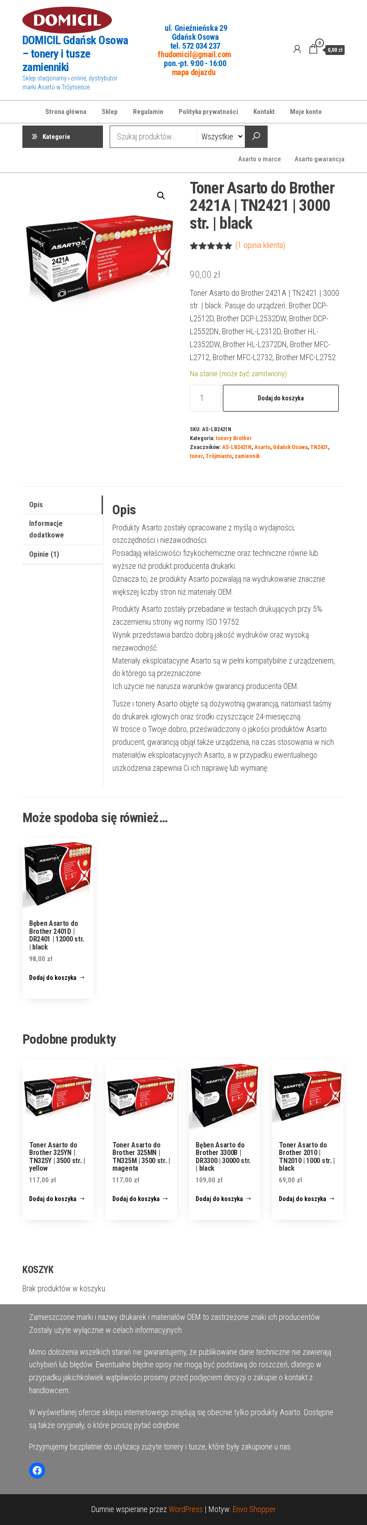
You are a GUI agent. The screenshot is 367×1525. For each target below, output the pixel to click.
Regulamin (148, 112)
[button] (161, 196)
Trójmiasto (218, 456)
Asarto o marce (259, 159)
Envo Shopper (254, 1509)
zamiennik (247, 456)
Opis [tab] (36, 504)
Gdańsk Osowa (290, 447)
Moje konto (306, 112)
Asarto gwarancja (319, 159)
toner (196, 456)
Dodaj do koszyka (281, 398)
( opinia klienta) (260, 245)
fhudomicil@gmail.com (194, 54)
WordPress (186, 1509)
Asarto (262, 447)
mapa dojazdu (194, 71)
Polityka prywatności (208, 112)
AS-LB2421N (237, 447)
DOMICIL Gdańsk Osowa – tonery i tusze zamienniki (75, 54)
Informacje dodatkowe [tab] (46, 529)
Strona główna (65, 112)
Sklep (110, 112)
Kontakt (264, 112)
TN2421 (319, 447)
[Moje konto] (297, 49)
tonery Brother (234, 438)
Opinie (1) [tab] (44, 554)
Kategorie (56, 137)
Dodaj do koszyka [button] (53, 977)
